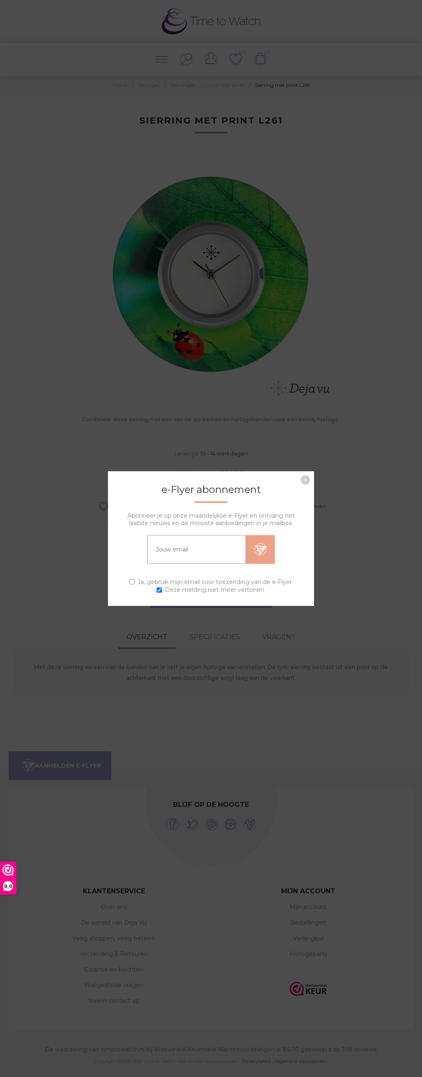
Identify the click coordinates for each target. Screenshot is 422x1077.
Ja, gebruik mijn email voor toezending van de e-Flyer (215, 582)
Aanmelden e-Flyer (260, 549)
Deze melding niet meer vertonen (214, 589)
